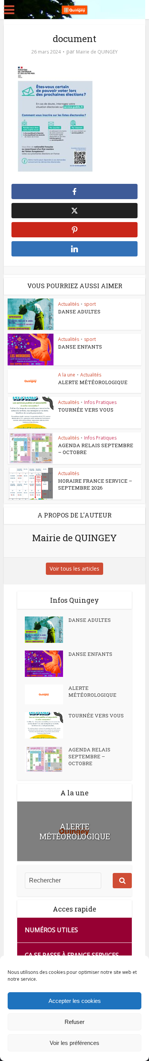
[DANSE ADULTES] (46, 629)
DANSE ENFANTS (80, 346)
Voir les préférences (74, 1043)
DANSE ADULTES (79, 311)
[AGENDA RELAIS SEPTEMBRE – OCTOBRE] (46, 759)
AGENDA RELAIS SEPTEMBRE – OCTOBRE (89, 756)
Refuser (74, 1022)
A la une (66, 375)
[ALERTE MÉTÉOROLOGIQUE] (46, 694)
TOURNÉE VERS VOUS (85, 409)
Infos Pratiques (100, 402)
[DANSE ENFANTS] (46, 664)
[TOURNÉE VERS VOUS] (46, 725)
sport (90, 304)
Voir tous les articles (74, 568)
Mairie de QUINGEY (97, 52)
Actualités (68, 304)
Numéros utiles (51, 930)
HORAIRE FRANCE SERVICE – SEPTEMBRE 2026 (95, 484)
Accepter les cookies (75, 1001)
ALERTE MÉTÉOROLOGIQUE (93, 382)
